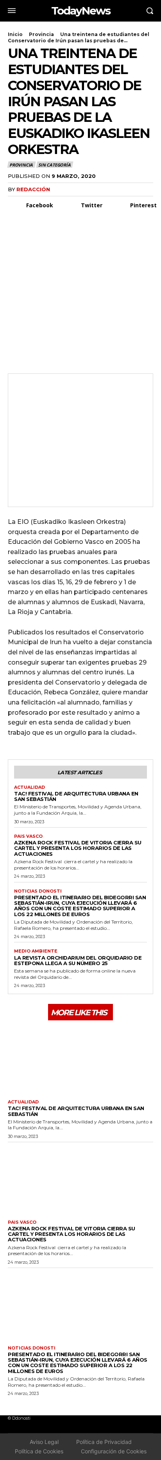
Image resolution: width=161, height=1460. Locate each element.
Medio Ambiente (35, 951)
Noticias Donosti (38, 891)
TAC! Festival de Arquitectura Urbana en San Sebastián (76, 796)
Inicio (15, 34)
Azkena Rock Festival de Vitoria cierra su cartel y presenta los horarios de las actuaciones (77, 848)
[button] (149, 10)
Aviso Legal (44, 1441)
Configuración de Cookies (114, 1451)
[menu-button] (11, 10)
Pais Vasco (28, 836)
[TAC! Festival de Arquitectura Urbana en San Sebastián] (80, 1059)
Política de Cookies (39, 1451)
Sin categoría (54, 165)
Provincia (41, 34)
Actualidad (29, 787)
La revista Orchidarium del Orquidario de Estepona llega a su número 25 (77, 960)
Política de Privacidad (104, 1441)
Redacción (33, 189)
